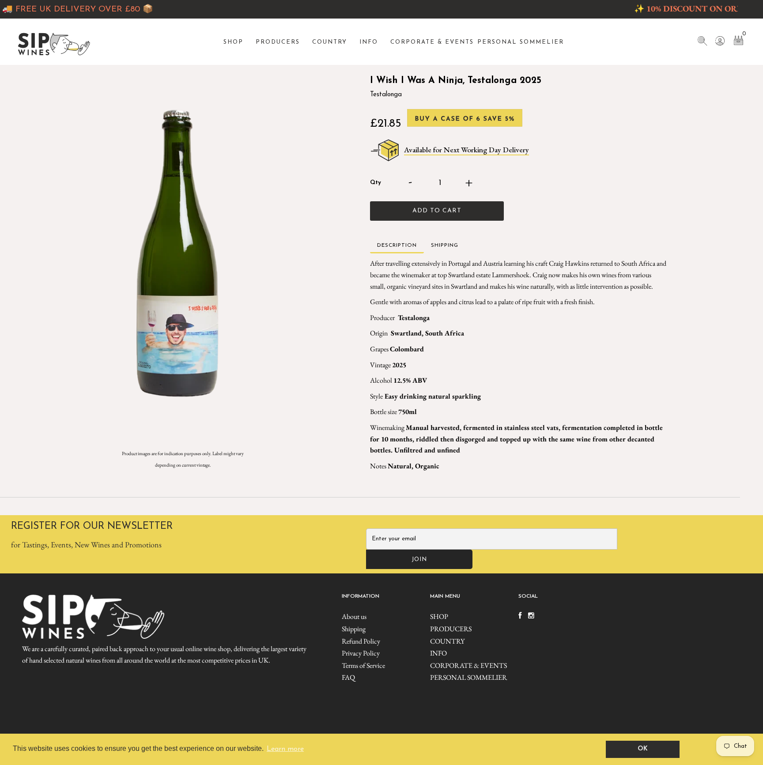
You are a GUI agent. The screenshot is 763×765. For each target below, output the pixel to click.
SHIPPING (444, 245)
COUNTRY (329, 42)
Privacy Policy (361, 653)
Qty (375, 182)
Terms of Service (363, 665)
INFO (368, 42)
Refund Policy (361, 641)
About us (354, 616)
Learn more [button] (285, 749)
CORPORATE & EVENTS (432, 42)
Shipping (354, 628)
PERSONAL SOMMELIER (520, 42)
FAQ (348, 677)
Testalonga (386, 94)
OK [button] (643, 749)
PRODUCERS (278, 42)
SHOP (233, 42)
